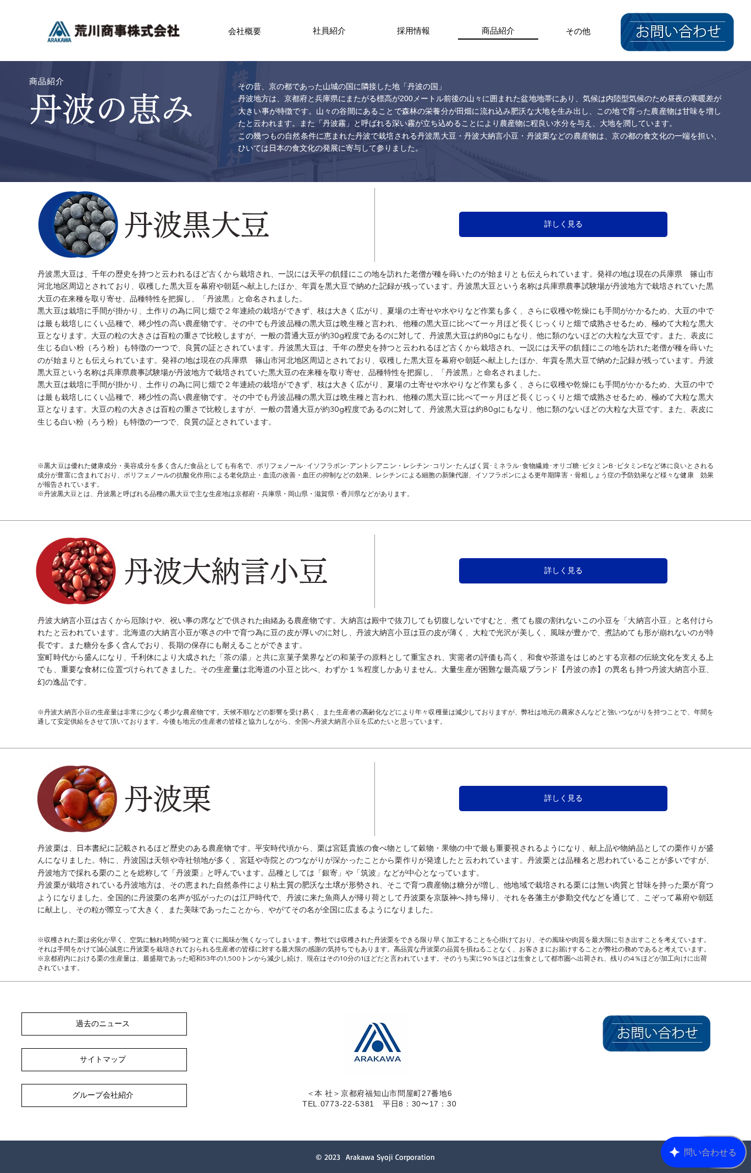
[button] (578, 30)
